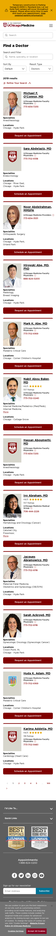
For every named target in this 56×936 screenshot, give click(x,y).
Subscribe (44, 891)
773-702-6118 (30, 570)
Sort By (7, 64)
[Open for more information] (35, 103)
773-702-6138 (30, 159)
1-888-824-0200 (28, 861)
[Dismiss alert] (51, 10)
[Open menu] (51, 25)
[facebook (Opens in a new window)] (14, 875)
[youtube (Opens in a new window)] (41, 875)
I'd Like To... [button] (11, 808)
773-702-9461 (30, 744)
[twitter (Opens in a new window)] (21, 875)
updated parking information (29, 15)
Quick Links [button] (11, 818)
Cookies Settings (16, 931)
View (43, 13)
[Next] (7, 788)
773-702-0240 (31, 398)
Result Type (36, 64)
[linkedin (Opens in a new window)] (28, 875)
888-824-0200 (31, 279)
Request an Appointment (28, 135)
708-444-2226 (31, 511)
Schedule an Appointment (28, 194)
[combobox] (31, 69)
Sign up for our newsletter (17, 885)
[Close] (52, 906)
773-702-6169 (30, 333)
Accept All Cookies (36, 931)
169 (48, 783)
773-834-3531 (30, 218)
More (5, 412)
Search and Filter (12, 52)
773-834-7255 (30, 106)
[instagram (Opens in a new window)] (34, 875)
